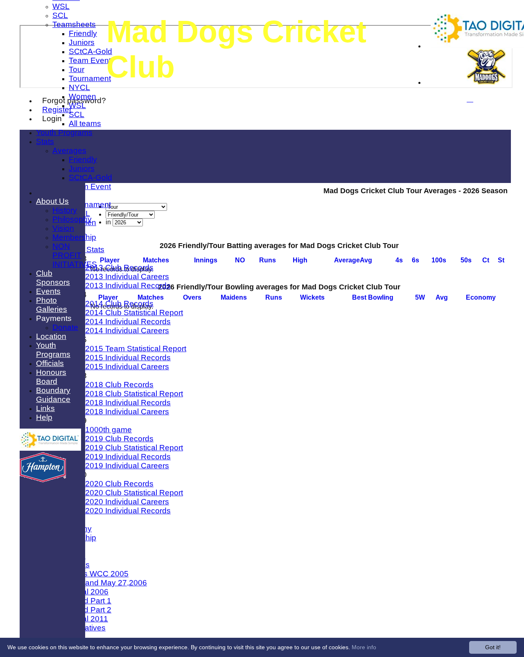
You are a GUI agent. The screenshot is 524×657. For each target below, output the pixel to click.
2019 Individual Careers (127, 465)
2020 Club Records (119, 483)
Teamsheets (74, 24)
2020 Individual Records (128, 510)
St (501, 260)
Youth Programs (64, 132)
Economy (481, 297)
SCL (60, 15)
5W (420, 297)
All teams (85, 123)
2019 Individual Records (128, 456)
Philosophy (72, 219)
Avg (442, 297)
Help (44, 417)
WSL (61, 6)
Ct (485, 260)
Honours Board (51, 377)
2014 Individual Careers (127, 330)
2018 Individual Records (128, 402)
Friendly (83, 33)
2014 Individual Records (128, 321)
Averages (69, 150)
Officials (50, 363)
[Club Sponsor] (50, 448)
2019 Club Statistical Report (134, 447)
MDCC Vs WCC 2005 (90, 573)
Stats (45, 141)
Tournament (90, 78)
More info (364, 647)
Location (51, 336)
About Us (52, 201)
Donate (65, 327)
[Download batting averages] (507, 253)
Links (45, 408)
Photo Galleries (51, 305)
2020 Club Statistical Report (134, 492)
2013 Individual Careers (127, 276)
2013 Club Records (119, 267)
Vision (63, 228)
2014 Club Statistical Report (134, 312)
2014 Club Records (119, 303)
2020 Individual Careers (127, 501)
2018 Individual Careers (127, 411)
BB (372, 297)
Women (82, 96)
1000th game (108, 429)
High (300, 260)
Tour (76, 69)
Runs (267, 260)
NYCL (79, 87)
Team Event (90, 60)
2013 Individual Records (128, 285)
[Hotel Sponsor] (43, 479)
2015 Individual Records (128, 357)
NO (240, 260)
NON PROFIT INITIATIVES (74, 255)
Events (48, 291)
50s (466, 260)
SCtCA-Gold (90, 51)
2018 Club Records (119, 384)
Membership (74, 237)
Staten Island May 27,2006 (99, 582)
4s (399, 260)
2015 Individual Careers (127, 366)
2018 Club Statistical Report (134, 393)
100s (438, 260)
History (64, 210)
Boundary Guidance (53, 395)
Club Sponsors (53, 278)
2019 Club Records (119, 438)
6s (415, 260)
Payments (54, 318)
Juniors (82, 42)
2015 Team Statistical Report (135, 348)
